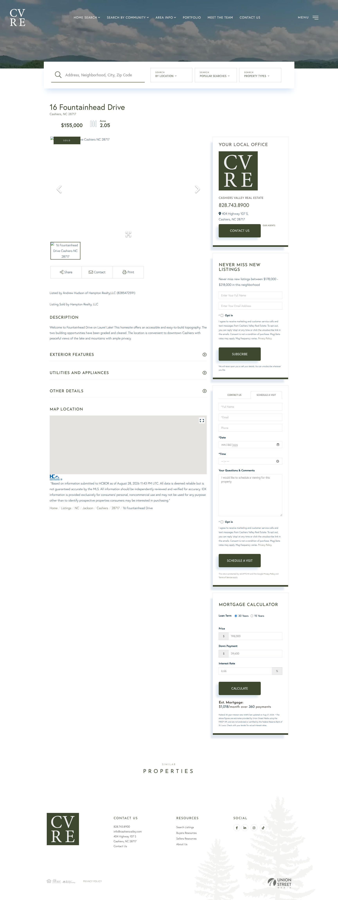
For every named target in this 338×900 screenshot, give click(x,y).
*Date (222, 437)
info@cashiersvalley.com (128, 831)
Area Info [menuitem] (164, 18)
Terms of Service (225, 577)
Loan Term (225, 615)
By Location (165, 76)
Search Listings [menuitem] (185, 827)
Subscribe (240, 354)
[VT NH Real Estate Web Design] (279, 883)
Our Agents (269, 225)
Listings (66, 508)
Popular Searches (213, 76)
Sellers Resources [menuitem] (186, 838)
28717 (116, 508)
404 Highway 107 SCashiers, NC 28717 (125, 839)
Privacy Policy (264, 338)
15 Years (259, 616)
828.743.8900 (234, 205)
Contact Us (240, 231)
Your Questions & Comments (237, 470)
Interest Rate (227, 663)
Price (222, 628)
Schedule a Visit (266, 395)
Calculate (239, 688)
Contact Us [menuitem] (250, 18)
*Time (222, 454)
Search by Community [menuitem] (126, 18)
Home (54, 508)
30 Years (243, 616)
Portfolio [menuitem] (192, 18)
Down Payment (228, 646)
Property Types (255, 76)
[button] (58, 75)
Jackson (88, 508)
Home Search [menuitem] (85, 18)
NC (77, 508)
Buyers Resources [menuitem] (186, 833)
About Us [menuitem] (181, 844)
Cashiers (102, 508)
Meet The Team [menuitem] (220, 18)
